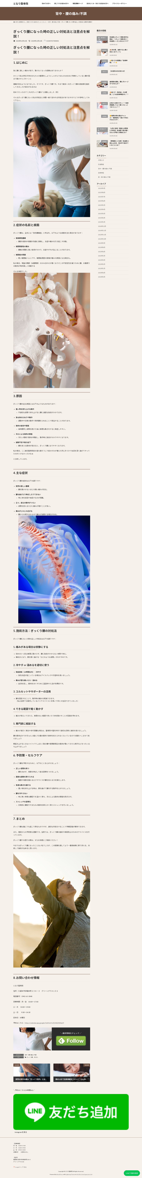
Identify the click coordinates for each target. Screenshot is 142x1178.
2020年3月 (101, 277)
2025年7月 (101, 197)
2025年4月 (101, 209)
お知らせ (101, 160)
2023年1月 (101, 268)
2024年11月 (102, 230)
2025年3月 (101, 213)
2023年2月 (101, 264)
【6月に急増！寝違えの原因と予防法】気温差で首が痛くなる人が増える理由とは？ (119, 130)
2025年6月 (101, 201)
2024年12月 (102, 226)
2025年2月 (101, 218)
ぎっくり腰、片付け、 (33, 1057)
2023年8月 (101, 247)
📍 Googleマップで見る (20, 1167)
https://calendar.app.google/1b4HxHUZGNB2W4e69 (44, 1023)
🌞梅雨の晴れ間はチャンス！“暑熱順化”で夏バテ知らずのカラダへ (119, 118)
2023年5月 (101, 256)
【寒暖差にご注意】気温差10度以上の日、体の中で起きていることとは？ (119, 143)
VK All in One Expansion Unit (84, 1174)
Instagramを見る (21, 1132)
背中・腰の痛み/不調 (30, 1055)
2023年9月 (101, 243)
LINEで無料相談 (132, 1173)
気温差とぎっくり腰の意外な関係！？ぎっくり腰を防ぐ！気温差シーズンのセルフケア (119, 39)
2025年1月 (101, 222)
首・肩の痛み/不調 (104, 177)
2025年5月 (101, 205)
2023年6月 (101, 251)
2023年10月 (102, 239)
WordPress (60, 1174)
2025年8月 (101, 192)
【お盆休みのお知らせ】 (118, 71)
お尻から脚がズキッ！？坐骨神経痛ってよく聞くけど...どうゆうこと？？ (119, 105)
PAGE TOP (136, 1141)
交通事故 (101, 164)
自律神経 (101, 173)
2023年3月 (101, 260)
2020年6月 (101, 273)
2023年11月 (102, 235)
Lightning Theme (70, 1174)
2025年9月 (101, 188)
